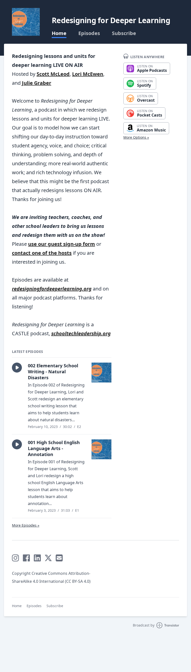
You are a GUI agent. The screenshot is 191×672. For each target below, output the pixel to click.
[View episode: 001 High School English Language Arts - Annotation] (101, 449)
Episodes (89, 33)
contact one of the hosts (42, 253)
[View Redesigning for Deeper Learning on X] (48, 557)
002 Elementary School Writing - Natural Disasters (53, 371)
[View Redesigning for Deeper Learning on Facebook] (26, 557)
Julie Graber (36, 83)
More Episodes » (25, 525)
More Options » (136, 137)
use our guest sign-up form (61, 244)
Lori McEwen (87, 74)
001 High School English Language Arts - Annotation (54, 448)
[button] (17, 368)
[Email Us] (59, 557)
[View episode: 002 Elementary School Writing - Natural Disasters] (101, 372)
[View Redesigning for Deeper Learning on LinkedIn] (37, 557)
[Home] (26, 22)
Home (59, 33)
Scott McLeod (53, 74)
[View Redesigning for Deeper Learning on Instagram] (15, 557)
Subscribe (124, 33)
